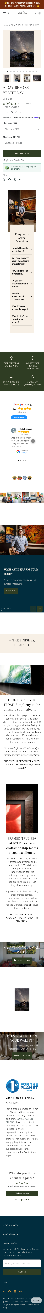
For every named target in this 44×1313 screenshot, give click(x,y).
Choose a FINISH (11, 137)
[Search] (9, 13)
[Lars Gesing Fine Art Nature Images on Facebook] (11, 1291)
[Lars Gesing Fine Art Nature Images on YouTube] (21, 1291)
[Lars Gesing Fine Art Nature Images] (22, 13)
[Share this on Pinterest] (15, 179)
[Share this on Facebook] (9, 179)
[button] (9, 103)
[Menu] (4, 13)
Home (5, 25)
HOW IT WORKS (22, 1055)
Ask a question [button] (22, 1199)
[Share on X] (5, 179)
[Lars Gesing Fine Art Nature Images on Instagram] (16, 1291)
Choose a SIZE (10, 123)
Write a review (19, 417)
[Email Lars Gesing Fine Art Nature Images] (5, 1291)
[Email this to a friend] (20, 179)
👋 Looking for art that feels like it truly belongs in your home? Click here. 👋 (22, 4)
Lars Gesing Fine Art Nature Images (25, 1298)
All (12, 25)
